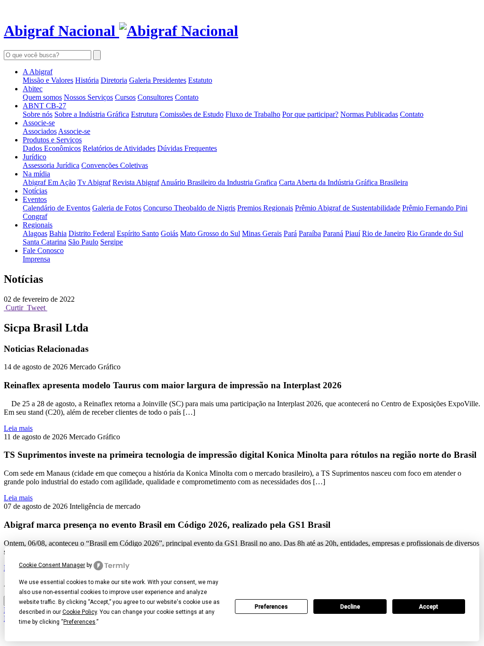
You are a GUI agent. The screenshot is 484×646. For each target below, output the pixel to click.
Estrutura (144, 114)
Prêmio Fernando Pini (434, 208)
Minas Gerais (262, 233)
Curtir (14, 308)
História (87, 80)
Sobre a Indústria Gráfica (91, 114)
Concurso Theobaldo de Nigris (189, 208)
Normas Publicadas (369, 114)
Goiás (169, 233)
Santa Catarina (44, 242)
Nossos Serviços (88, 97)
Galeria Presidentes (157, 80)
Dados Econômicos (52, 148)
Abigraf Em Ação (49, 182)
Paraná (333, 233)
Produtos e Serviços (52, 140)
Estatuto (200, 80)
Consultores (155, 97)
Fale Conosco (43, 250)
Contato (187, 97)
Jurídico (34, 157)
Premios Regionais (265, 208)
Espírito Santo (138, 233)
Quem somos (42, 97)
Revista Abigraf (135, 182)
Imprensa (36, 259)
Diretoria (114, 80)
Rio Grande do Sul (435, 233)
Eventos (35, 199)
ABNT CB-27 (44, 106)
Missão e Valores (48, 80)
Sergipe (111, 242)
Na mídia (36, 174)
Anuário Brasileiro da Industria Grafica (219, 182)
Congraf (35, 216)
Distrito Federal (92, 233)
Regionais (37, 225)
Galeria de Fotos (116, 208)
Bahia (58, 233)
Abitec (33, 89)
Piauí (352, 233)
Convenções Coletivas (114, 165)
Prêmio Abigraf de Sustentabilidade (347, 208)
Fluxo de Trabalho (252, 114)
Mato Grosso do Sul (210, 233)
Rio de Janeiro (383, 233)
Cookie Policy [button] (79, 612)
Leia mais (18, 428)
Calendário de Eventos (56, 208)
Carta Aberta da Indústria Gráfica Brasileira (343, 182)
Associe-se (39, 123)
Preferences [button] (79, 622)
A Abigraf (37, 72)
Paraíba (310, 233)
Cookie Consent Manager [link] (52, 565)
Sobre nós (37, 114)
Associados (40, 131)
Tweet (36, 308)
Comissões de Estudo (192, 114)
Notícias (35, 191)
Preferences (271, 606)
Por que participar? (310, 114)
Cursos (125, 97)
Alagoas (35, 233)
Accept (428, 606)
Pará (290, 233)
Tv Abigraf (94, 182)
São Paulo (83, 242)
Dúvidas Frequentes (187, 148)
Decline (350, 606)
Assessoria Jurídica (51, 165)
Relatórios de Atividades (119, 148)
